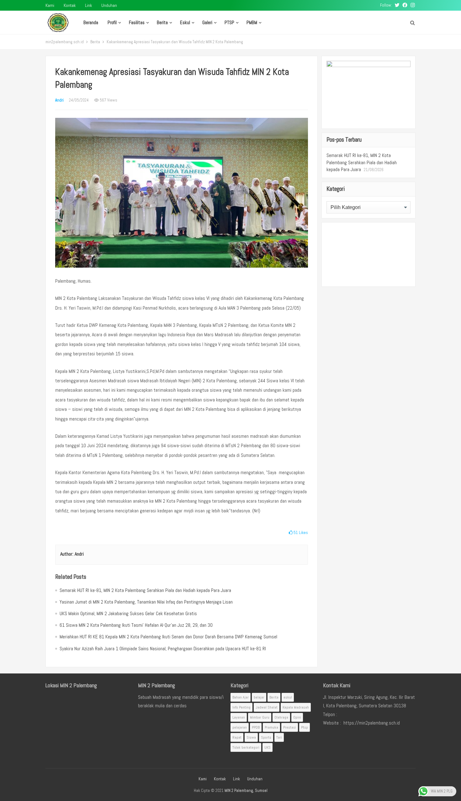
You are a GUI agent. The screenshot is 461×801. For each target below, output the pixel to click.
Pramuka (271, 727)
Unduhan (109, 5)
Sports (266, 737)
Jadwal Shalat (267, 707)
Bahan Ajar (240, 697)
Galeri (207, 22)
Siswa (251, 737)
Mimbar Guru (259, 717)
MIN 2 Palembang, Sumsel (246, 790)
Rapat (236, 737)
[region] (368, 254)
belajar (259, 697)
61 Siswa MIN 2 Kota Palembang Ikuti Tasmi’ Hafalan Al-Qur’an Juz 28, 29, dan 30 (136, 625)
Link (88, 5)
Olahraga (281, 717)
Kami (49, 5)
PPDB (256, 727)
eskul (287, 697)
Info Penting (241, 707)
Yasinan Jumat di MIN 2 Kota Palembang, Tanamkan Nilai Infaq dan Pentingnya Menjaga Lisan (146, 602)
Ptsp (304, 727)
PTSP (229, 22)
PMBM (251, 22)
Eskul (185, 22)
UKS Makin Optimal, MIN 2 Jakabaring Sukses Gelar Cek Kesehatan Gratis (128, 613)
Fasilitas (137, 22)
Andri (59, 100)
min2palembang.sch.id (64, 42)
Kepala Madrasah (296, 707)
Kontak (70, 5)
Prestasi (289, 727)
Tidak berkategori (245, 747)
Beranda (90, 22)
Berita (162, 22)
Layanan (238, 717)
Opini (297, 717)
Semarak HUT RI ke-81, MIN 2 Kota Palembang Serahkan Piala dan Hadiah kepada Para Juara (145, 590)
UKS (267, 747)
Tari (279, 737)
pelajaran (239, 727)
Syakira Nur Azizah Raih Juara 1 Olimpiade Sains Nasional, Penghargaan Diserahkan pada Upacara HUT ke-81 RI (163, 648)
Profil (112, 22)
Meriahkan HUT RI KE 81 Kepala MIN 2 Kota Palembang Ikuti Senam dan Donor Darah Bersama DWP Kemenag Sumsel (168, 636)
